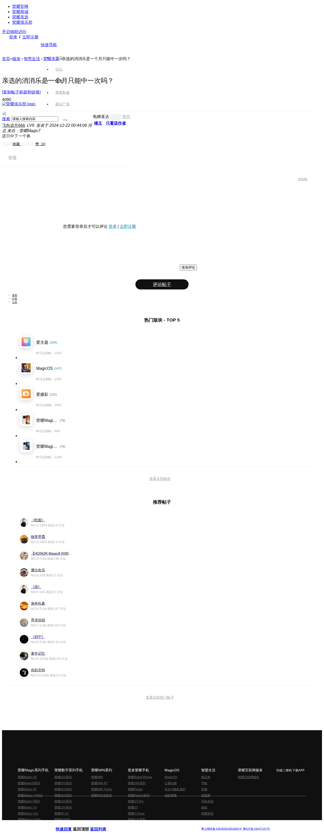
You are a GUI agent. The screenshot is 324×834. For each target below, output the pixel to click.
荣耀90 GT (61, 813)
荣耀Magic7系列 (29, 801)
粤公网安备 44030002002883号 (221, 828)
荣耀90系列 (62, 819)
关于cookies (131, 824)
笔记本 (205, 777)
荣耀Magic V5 (27, 789)
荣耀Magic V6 (27, 777)
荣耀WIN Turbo (101, 789)
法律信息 (145, 824)
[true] (65, 120)
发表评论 (188, 267)
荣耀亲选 (20, 17)
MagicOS (171, 777)
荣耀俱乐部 (22, 22)
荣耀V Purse (136, 813)
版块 (16, 59)
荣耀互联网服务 (248, 777)
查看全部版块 (160, 479)
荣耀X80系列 (137, 783)
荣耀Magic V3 (27, 807)
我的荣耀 (171, 795)
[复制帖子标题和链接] (21, 92)
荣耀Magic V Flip (29, 819)
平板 (204, 783)
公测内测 (171, 783)
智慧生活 (32, 59)
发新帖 (302, 179)
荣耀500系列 (63, 783)
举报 (12, 157)
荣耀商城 (20, 12)
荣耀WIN (97, 777)
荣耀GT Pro (136, 801)
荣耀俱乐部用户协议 (69, 824)
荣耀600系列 (63, 777)
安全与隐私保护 (175, 789)
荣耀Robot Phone (140, 777)
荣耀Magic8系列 (29, 783)
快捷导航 (49, 45)
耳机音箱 (207, 801)
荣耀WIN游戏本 (101, 795)
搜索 (6, 119)
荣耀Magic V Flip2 (30, 795)
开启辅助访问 (14, 32)
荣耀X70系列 (137, 819)
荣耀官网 (20, 6)
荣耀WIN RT (99, 783)
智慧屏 (205, 795)
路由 (204, 807)
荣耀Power (135, 789)
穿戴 (204, 789)
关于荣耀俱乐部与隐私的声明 (103, 824)
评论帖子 (162, 284)
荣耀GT (133, 807)
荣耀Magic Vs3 (28, 813)
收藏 (17, 144)
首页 (59, 58)
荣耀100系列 (63, 807)
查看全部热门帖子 (160, 697)
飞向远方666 (13, 125)
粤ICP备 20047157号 (256, 828)
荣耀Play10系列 (139, 795)
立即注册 (30, 37)
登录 (13, 37)
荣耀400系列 (63, 789)
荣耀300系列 (63, 795)
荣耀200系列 (63, 801)
